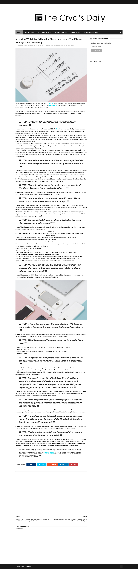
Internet (53, 45)
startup (50, 103)
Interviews (59, 45)
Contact (33, 2)
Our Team (26, 2)
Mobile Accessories (91, 32)
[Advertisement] (51, 491)
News (72, 45)
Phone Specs (75, 32)
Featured (47, 45)
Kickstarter (53, 105)
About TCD (18, 2)
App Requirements (44, 32)
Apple (41, 45)
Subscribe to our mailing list (101, 43)
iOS (64, 45)
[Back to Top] (121, 566)
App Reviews (29, 32)
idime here (49, 453)
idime (57, 129)
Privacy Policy (42, 2)
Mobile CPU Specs (61, 32)
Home (19, 32)
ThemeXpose (27, 566)
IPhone (68, 45)
